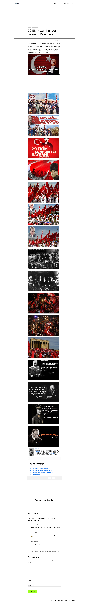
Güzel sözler (50, 453)
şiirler (53, 453)
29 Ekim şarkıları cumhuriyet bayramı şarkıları (41, 472)
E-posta (30, 580)
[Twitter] (30, 458)
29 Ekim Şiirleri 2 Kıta (34, 474)
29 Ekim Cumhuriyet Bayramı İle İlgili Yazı (39, 468)
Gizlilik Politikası (61, 600)
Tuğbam (29, 27)
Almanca (39, 451)
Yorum (29, 562)
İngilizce (36, 451)
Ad (29, 575)
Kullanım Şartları (68, 600)
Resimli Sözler (35, 27)
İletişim (73, 600)
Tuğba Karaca (34, 40)
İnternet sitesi (31, 585)
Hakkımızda (52, 600)
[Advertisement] (44, 15)
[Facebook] (28, 458)
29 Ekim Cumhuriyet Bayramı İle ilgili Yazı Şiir (40, 470)
